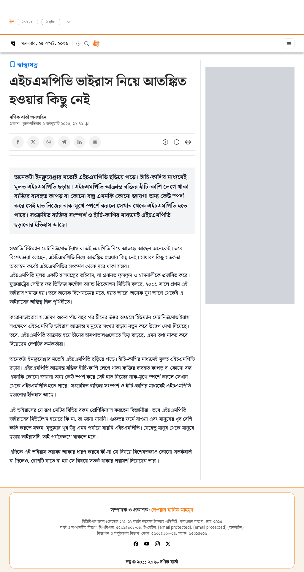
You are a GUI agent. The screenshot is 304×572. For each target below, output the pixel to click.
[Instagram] (157, 543)
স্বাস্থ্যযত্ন (27, 64)
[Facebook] (136, 543)
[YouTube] (146, 543)
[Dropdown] (68, 21)
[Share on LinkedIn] (80, 142)
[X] (168, 543)
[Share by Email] (95, 142)
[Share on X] (33, 142)
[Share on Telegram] (64, 142)
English (50, 22)
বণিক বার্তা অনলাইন (28, 117)
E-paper (28, 22)
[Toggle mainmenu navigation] (289, 43)
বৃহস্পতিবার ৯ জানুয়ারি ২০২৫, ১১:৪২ (47, 123)
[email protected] (174, 527)
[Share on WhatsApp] (49, 142)
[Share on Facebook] (18, 142)
